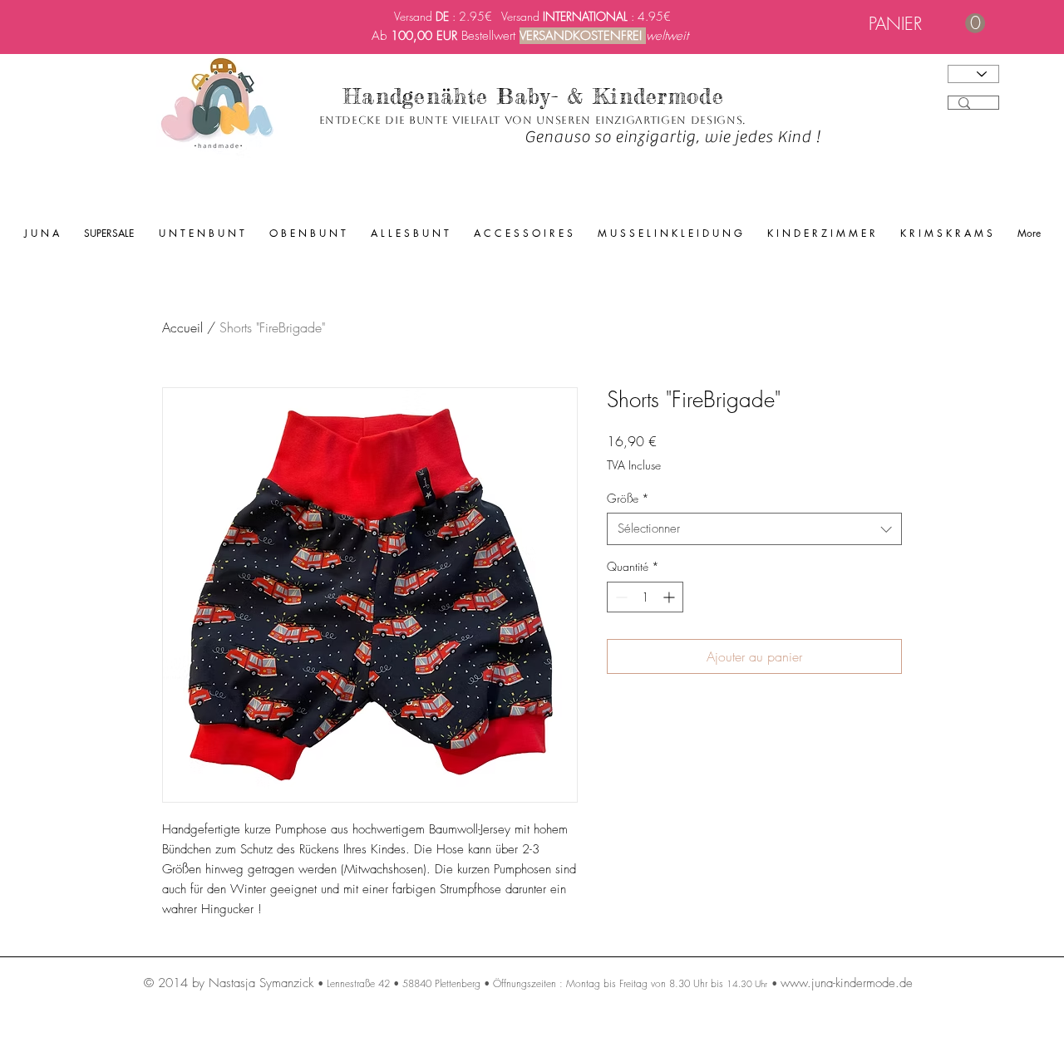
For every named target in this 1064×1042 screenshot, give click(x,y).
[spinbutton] (645, 597)
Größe (628, 498)
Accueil (182, 327)
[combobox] (754, 529)
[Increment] (670, 597)
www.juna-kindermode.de (847, 983)
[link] (927, 23)
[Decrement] (619, 597)
